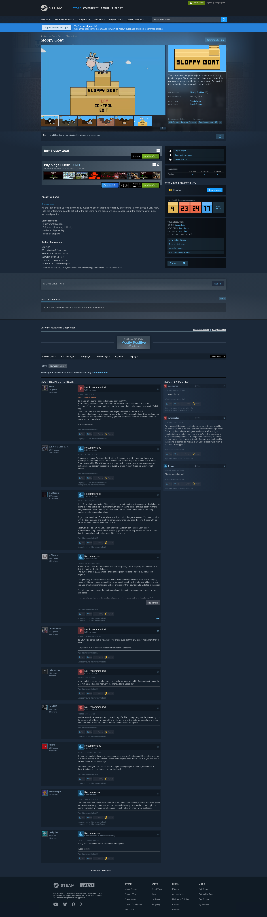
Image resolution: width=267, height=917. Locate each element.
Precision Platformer (188, 122)
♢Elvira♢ (53, 555)
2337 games (53, 558)
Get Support (204, 899)
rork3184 (53, 706)
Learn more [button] (215, 190)
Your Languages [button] (57, 366)
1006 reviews (54, 452)
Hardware (156, 899)
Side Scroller (174, 122)
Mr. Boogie (54, 493)
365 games (53, 709)
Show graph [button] (216, 356)
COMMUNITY (91, 8)
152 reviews (53, 561)
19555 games (54, 450)
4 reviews (52, 676)
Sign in (46, 135)
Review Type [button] (48, 356)
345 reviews (53, 634)
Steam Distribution (133, 904)
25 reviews (53, 392)
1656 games (53, 632)
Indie (183, 225)
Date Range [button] (102, 356)
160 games (53, 673)
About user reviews (201, 330)
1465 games (53, 748)
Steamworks (130, 899)
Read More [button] (152, 603)
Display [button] (132, 356)
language (219, 3)
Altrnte (52, 745)
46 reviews (53, 751)
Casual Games (58, 36)
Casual (177, 225)
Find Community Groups (179, 252)
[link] (131, 185)
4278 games (53, 496)
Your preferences (219, 330)
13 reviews (53, 838)
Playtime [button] (119, 356)
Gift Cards (129, 909)
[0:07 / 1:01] (103, 80)
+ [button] (220, 122)
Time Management (206, 122)
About (105, 8)
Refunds (176, 909)
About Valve (157, 889)
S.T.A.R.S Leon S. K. (59, 447)
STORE (77, 8)
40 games (52, 835)
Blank (51, 386)
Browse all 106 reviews (101, 870)
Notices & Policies (180, 899)
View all (222, 298)
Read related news (177, 244)
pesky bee (53, 832)
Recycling (156, 904)
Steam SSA (130, 894)
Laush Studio (196, 104)
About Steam (131, 889)
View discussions (176, 248)
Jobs (154, 894)
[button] (46, 19)
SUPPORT (117, 8)
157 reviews (53, 795)
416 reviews (53, 499)
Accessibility (178, 894)
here (90, 307)
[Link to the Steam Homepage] (52, 10)
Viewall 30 (218, 207)
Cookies (176, 904)
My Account (204, 904)
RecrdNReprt (55, 791)
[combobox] (187, 19)
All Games (45, 36)
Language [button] (85, 356)
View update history (177, 240)
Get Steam (203, 889)
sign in (209, 3)
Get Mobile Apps (206, 894)
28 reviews (53, 712)
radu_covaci (54, 670)
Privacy (175, 889)
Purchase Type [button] (67, 356)
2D (216, 122)
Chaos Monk (55, 628)
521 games (53, 390)
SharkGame (195, 101)
